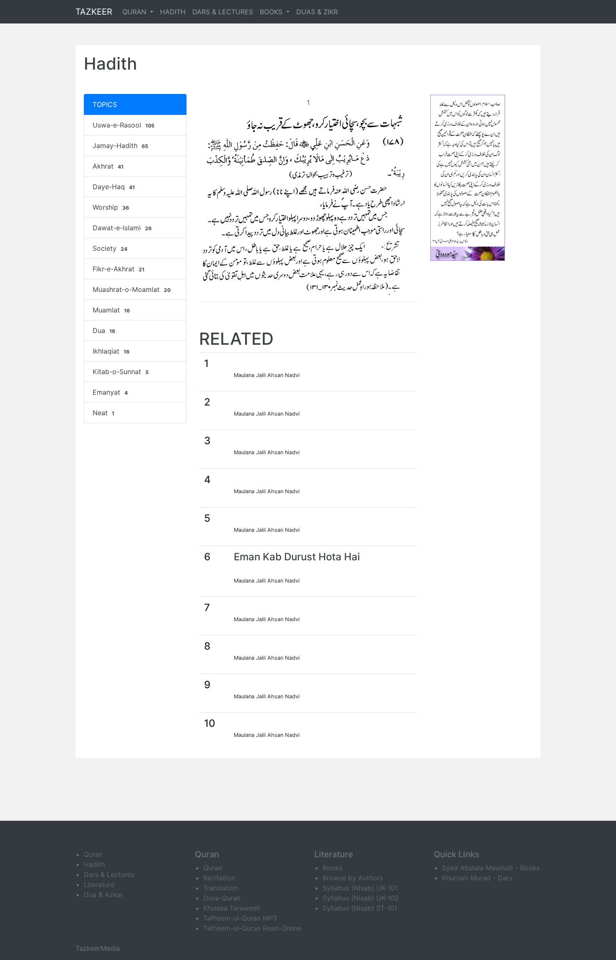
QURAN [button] (135, 12)
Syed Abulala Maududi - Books (491, 868)
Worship (111, 207)
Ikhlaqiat (111, 351)
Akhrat (108, 166)
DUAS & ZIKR (317, 12)
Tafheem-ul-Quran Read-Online (252, 928)
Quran (93, 854)
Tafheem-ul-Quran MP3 (240, 918)
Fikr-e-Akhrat (119, 269)
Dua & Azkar (103, 894)
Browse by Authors (353, 878)
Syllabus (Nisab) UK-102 (361, 898)
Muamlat (111, 310)
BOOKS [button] (272, 12)
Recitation (219, 878)
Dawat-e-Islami (122, 228)
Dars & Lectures (109, 874)
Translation (220, 888)
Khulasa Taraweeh (231, 908)
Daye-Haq (114, 186)
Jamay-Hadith (120, 145)
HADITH (173, 12)
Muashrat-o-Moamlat (132, 289)
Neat (103, 412)
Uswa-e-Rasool (124, 125)
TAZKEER (93, 12)
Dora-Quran (222, 898)
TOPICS (105, 104)
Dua (104, 330)
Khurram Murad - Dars (477, 878)
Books (332, 868)
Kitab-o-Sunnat (121, 371)
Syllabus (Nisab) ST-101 (360, 908)
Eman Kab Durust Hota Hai (297, 557)
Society (110, 248)
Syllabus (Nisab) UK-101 (360, 888)
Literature (99, 884)
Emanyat (110, 392)
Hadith (94, 864)
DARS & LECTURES (222, 12)
